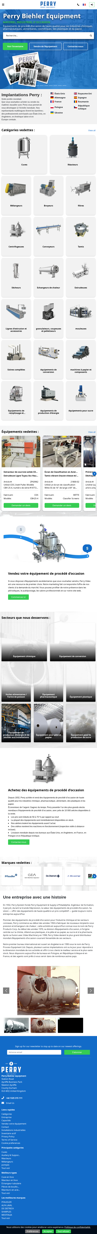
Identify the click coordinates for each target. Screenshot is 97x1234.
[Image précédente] (6, 990)
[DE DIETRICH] (52, 876)
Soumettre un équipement (20, 46)
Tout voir (6, 1168)
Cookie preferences (11, 1143)
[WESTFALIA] (31, 876)
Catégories (7, 1114)
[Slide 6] (55, 85)
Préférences (32, 1231)
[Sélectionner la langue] (84, 4)
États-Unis (60, 93)
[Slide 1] (32, 85)
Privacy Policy (8, 1136)
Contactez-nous (52, 46)
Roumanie (83, 101)
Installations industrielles (14, 1130)
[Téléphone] (78, 5)
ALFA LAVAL (7, 1205)
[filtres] (80, 188)
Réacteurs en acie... (11, 1189)
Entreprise (6, 1117)
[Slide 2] (37, 85)
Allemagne (60, 97)
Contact (5, 1127)
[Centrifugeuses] (16, 229)
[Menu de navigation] (3, 4)
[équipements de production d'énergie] (48, 393)
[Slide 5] (51, 85)
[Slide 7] (60, 85)
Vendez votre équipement (14, 1123)
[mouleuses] (80, 311)
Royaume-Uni (85, 93)
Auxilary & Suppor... (11, 1155)
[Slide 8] (64, 85)
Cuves (4, 1152)
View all (91, 130)
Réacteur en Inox (10, 1180)
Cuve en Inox (8, 1177)
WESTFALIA (7, 1214)
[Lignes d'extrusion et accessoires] (16, 311)
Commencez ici (18, 597)
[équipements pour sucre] (80, 393)
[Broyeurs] (48, 188)
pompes (5, 1164)
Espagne (82, 97)
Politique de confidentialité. (77, 1227)
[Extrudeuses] (80, 270)
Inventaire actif (9, 1133)
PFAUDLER (6, 1202)
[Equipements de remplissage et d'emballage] (16, 393)
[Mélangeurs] (16, 188)
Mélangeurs (7, 1161)
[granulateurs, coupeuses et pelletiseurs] (48, 311)
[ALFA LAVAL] (73, 876)
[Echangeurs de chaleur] (48, 270)
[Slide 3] (42, 85)
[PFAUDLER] (11, 876)
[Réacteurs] (72, 147)
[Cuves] (24, 147)
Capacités (6, 1120)
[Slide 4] (46, 85)
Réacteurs (6, 1158)
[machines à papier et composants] (80, 352)
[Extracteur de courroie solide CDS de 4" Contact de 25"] (21, 453)
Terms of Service (9, 1139)
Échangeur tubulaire (11, 1183)
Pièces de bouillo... (10, 1186)
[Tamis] (80, 229)
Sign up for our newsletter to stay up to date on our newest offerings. (48, 1046)
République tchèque (84, 107)
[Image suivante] (91, 990)
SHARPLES (6, 1211)
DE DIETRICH (8, 1208)
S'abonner (77, 1052)
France (58, 101)
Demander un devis (21, 505)
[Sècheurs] (16, 270)
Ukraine (59, 112)
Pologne (59, 107)
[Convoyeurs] (48, 229)
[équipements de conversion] (48, 352)
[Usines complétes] (16, 352)
